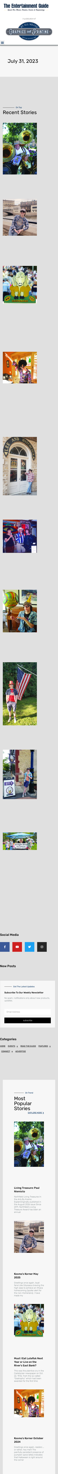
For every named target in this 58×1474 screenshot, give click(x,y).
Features (43, 1046)
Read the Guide (28, 1046)
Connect (5, 1051)
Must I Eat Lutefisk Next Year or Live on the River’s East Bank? (28, 1362)
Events (11, 1046)
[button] (2, 42)
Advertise (20, 1051)
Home (2, 1046)
